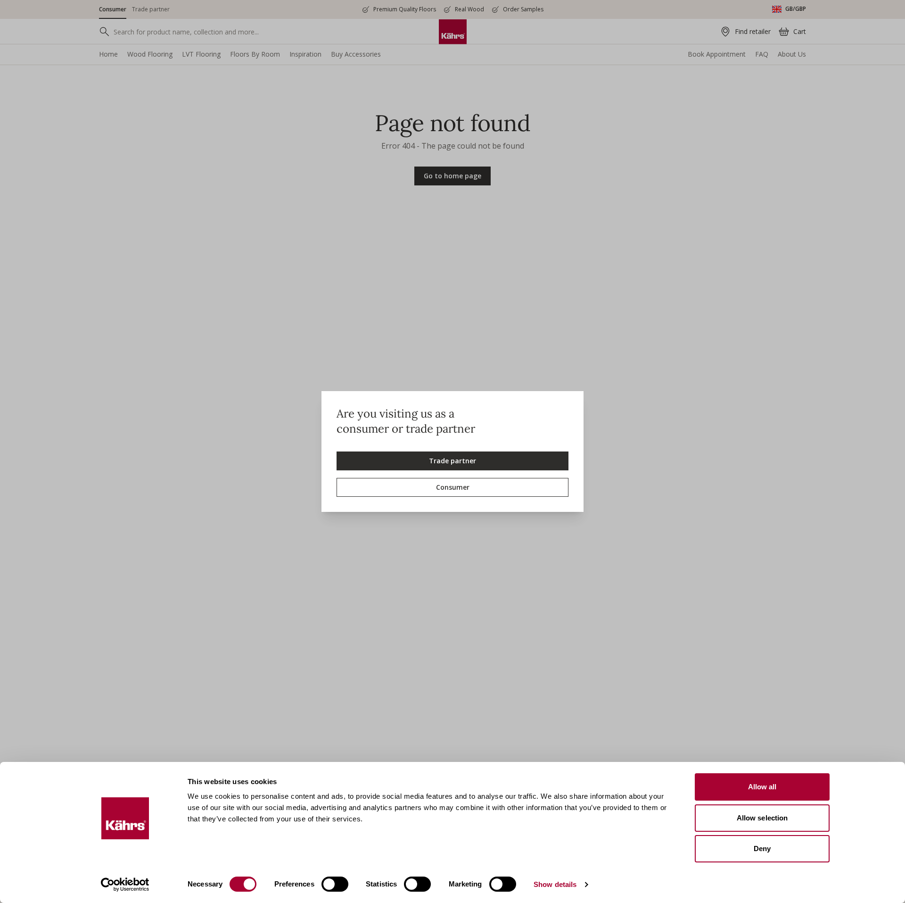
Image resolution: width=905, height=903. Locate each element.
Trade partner (452, 460)
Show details (555, 884)
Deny (762, 848)
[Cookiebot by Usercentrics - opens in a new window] (125, 885)
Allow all (762, 787)
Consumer (452, 487)
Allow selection (762, 818)
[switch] (334, 884)
